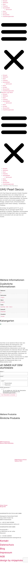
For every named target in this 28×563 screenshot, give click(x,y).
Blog (2, 548)
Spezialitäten (6, 7)
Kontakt (5, 13)
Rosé (4, 4)
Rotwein (5, 1)
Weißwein (5, 2)
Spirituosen (9, 9)
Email (2, 376)
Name (2, 371)
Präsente (5, 6)
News (4, 11)
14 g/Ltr (2, 297)
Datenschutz (7, 544)
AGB (2, 556)
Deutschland (8, 383)
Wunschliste (6, 14)
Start (1, 185)
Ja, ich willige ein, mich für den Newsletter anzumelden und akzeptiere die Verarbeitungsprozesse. (14, 391)
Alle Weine (5, 185)
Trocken (2, 316)
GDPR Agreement (5, 387)
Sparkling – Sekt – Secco (6, 306)
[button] (14, 45)
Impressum (6, 552)
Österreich (3, 311)
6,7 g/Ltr (3, 302)
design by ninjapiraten (12, 560)
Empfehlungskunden (8, 16)
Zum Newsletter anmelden (8, 395)
